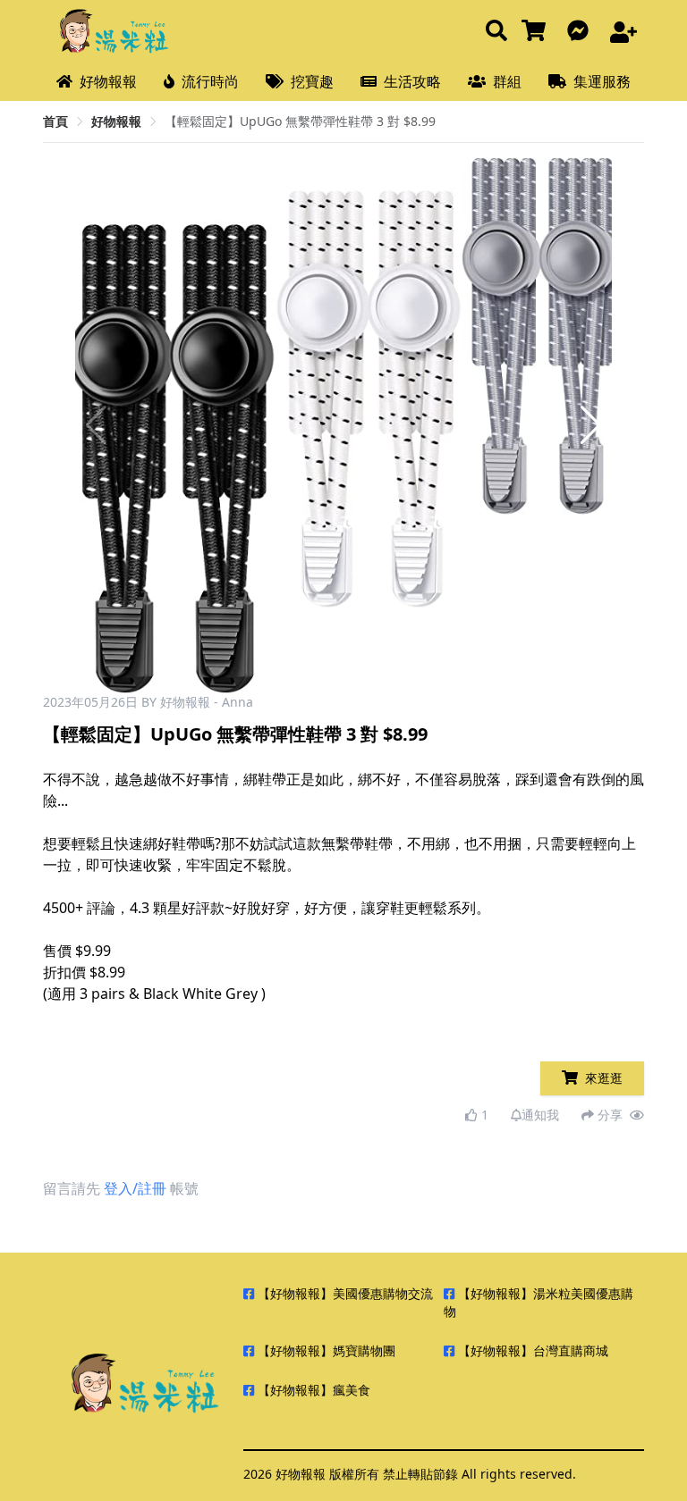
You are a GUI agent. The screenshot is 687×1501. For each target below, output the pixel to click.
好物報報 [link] (116, 121)
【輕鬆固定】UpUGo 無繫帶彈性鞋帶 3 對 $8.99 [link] (300, 121)
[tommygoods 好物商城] (537, 32)
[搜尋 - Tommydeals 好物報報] (496, 32)
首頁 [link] (55, 121)
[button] (591, 425)
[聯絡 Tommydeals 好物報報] (581, 32)
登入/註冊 (135, 1188)
